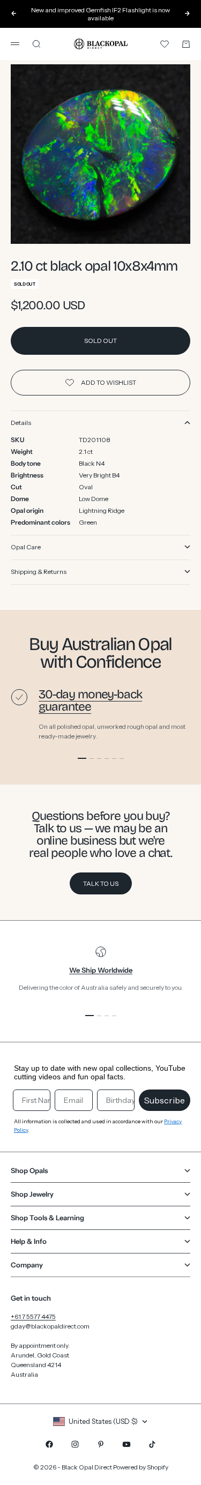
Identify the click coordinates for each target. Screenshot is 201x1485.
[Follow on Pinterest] (100, 1444)
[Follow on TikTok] (152, 1444)
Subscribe (164, 1100)
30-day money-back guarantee (90, 700)
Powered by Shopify (140, 1467)
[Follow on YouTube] (126, 1444)
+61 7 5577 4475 (33, 1316)
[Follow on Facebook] (49, 1444)
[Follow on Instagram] (75, 1444)
